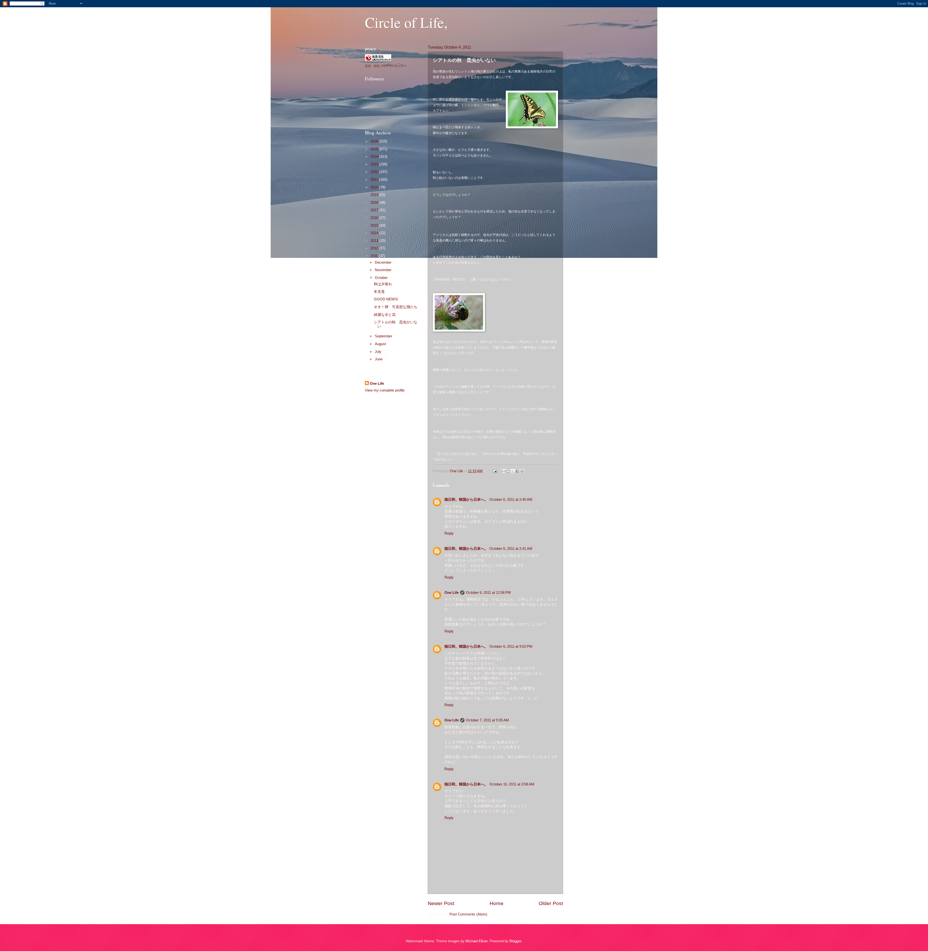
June (379, 359)
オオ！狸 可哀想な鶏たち (395, 307)
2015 (374, 225)
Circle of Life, (406, 22)
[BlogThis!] (508, 471)
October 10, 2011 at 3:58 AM (511, 784)
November (383, 270)
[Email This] (503, 471)
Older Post (551, 903)
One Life (451, 593)
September (384, 336)
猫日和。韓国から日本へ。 (466, 499)
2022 (374, 172)
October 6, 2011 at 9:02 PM (510, 646)
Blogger (515, 941)
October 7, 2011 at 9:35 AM (487, 720)
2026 (374, 141)
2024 (374, 157)
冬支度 (379, 292)
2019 (374, 195)
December (383, 262)
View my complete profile (385, 390)
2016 (374, 218)
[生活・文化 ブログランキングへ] (378, 60)
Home (496, 903)
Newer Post (441, 903)
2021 (374, 179)
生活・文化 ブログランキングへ (385, 66)
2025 (374, 149)
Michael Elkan (476, 941)
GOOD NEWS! (386, 299)
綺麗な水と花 (385, 315)
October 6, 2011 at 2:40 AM (510, 499)
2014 (374, 233)
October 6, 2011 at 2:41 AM (510, 549)
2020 (374, 187)
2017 (374, 210)
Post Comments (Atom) (468, 914)
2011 (374, 256)
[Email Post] (494, 471)
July (378, 352)
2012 (374, 248)
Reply (449, 533)
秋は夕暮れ (383, 284)
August (381, 344)
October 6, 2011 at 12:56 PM (488, 593)
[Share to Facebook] (517, 471)
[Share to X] (512, 471)
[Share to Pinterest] (522, 471)
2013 (374, 241)
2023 (374, 164)
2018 (374, 202)
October (382, 278)
